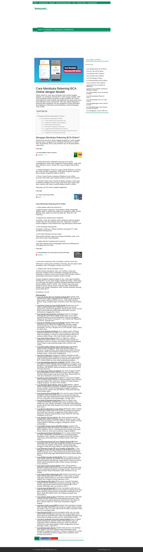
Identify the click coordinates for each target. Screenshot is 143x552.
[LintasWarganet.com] (41, 8)
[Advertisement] (82, 16)
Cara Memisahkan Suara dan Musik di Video (97, 93)
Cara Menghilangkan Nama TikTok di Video (97, 104)
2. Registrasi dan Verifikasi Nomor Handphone (55, 122)
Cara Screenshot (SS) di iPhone (95, 83)
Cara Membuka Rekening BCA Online (51, 118)
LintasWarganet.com (104, 549)
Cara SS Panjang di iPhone (94, 78)
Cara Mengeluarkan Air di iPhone (96, 69)
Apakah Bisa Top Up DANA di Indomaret (95, 85)
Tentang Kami (43, 3)
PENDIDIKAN (68, 29)
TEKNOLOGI (58, 29)
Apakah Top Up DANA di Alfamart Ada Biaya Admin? (97, 89)
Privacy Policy (81, 3)
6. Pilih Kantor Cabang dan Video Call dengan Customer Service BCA (60, 130)
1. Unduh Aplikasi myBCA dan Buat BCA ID (55, 120)
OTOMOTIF (48, 29)
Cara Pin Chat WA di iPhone (94, 71)
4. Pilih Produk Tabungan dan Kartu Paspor (54, 126)
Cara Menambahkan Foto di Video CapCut (96, 100)
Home (35, 3)
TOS (73, 3)
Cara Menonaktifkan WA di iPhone (96, 80)
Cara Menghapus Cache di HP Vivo (97, 110)
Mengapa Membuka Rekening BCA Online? (51, 116)
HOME (35, 29)
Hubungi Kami (92, 3)
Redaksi (52, 3)
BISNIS (40, 29)
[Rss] (109, 3)
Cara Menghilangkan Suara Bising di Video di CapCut (96, 107)
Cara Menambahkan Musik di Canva (95, 96)
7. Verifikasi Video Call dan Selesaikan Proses (55, 132)
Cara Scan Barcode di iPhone (95, 76)
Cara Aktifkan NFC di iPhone (95, 73)
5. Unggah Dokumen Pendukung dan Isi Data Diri (56, 128)
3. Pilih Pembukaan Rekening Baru (52, 124)
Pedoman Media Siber (63, 3)
